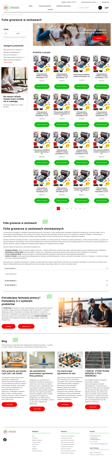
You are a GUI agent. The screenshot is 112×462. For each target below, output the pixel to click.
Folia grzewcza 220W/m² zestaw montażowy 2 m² (102, 113)
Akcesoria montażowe (9, 55)
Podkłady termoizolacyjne (11, 52)
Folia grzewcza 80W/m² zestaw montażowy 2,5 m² (101, 151)
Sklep (3, 14)
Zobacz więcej (8, 62)
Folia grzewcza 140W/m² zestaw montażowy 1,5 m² (101, 75)
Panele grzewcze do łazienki (11, 60)
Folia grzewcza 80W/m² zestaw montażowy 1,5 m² (62, 113)
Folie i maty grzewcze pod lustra (13, 57)
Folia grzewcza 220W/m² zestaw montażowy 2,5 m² (81, 151)
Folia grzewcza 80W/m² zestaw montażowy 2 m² (42, 151)
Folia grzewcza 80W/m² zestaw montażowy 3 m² (81, 189)
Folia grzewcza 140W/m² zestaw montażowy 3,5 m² (101, 189)
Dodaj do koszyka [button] (41, 86)
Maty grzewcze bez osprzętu (12, 49)
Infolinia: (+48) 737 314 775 (69, 2)
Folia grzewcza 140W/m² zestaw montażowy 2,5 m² (61, 151)
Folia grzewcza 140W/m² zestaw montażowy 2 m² (82, 113)
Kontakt (50, 9)
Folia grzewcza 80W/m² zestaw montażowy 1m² (81, 75)
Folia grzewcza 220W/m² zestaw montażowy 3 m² (62, 189)
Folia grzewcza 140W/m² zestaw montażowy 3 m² (42, 189)
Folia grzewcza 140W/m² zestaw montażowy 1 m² (42, 75)
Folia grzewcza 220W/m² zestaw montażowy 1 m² (62, 75)
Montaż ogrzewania (45, 6)
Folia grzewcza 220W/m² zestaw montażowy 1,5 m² (41, 113)
